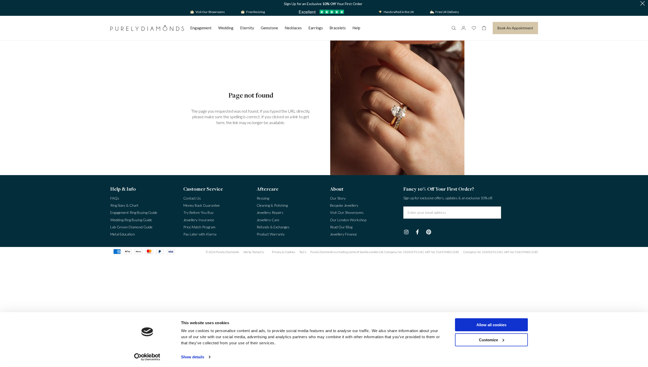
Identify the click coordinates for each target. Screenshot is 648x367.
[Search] (453, 28)
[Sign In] (463, 28)
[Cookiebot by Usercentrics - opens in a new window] (147, 357)
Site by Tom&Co (253, 252)
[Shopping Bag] (484, 28)
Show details (192, 357)
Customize (488, 339)
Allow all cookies (491, 325)
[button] (642, 3)
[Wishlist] (473, 28)
